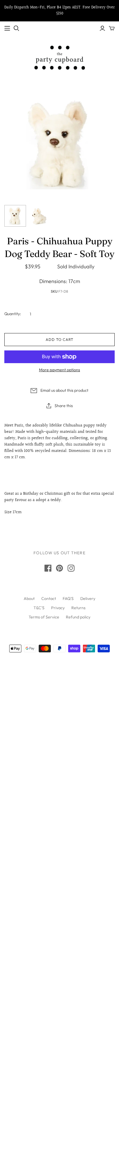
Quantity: (12, 313)
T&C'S (39, 607)
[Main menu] (7, 28)
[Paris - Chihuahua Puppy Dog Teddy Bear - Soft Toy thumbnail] (15, 216)
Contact (48, 598)
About (29, 598)
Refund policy (78, 617)
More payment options (59, 369)
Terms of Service (44, 617)
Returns (78, 607)
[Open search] (16, 28)
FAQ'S (68, 598)
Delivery (87, 598)
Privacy (58, 607)
